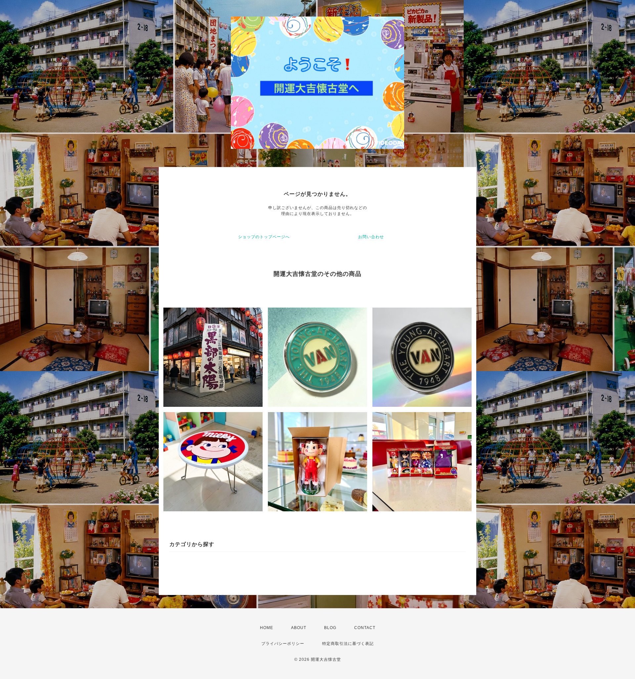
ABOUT (298, 627)
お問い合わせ (371, 236)
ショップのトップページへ (264, 236)
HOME (266, 627)
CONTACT (364, 627)
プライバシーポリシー (282, 643)
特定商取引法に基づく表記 (348, 643)
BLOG (330, 627)
